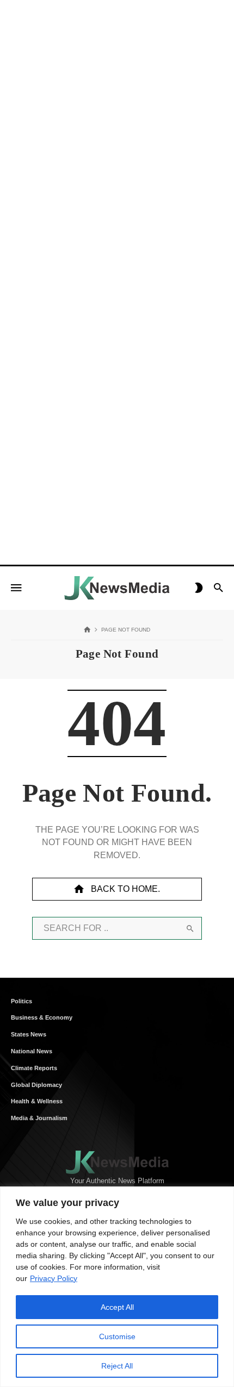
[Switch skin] (198, 588)
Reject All (117, 1365)
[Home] (87, 630)
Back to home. (125, 889)
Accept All (117, 1307)
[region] (117, 1286)
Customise (117, 1336)
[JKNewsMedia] (116, 588)
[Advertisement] (117, 117)
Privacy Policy (53, 1278)
